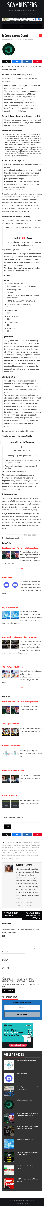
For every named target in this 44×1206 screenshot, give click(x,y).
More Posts (20, 902)
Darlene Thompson (28, 39)
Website (5, 968)
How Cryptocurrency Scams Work (13, 771)
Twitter (29, 902)
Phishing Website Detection (17, 853)
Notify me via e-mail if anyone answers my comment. (21, 985)
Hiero (18, 1203)
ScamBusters (22, 5)
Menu (22, 27)
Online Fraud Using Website (21, 850)
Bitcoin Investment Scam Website (29, 842)
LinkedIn (28, 905)
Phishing (23, 238)
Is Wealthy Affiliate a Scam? (11, 746)
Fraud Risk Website (23, 845)
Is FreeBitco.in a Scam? (9, 796)
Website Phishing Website (10, 858)
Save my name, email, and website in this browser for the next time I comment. (19, 980)
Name (5, 952)
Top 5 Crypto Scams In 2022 (11, 724)
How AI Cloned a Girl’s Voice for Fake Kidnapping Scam (20, 548)
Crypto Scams (9, 842)
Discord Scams (7, 578)
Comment (6, 936)
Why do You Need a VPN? (10, 608)
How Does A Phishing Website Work (19, 847)
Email (5, 960)
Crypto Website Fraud (9, 845)
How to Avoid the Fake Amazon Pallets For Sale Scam (19, 637)
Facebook (19, 905)
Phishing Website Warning (29, 855)
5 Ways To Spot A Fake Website (12, 667)
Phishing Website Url (13, 855)
